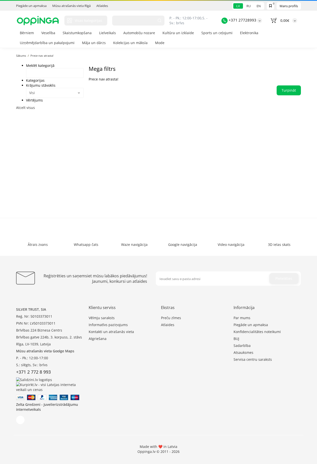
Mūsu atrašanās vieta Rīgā (71, 5)
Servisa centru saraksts (253, 359)
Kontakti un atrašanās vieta (111, 331)
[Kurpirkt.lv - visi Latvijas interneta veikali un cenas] (50, 386)
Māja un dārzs (94, 42)
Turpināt (289, 90)
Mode (159, 42)
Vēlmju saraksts (102, 317)
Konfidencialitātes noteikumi (257, 331)
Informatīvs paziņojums (108, 324)
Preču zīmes (171, 317)
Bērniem (27, 32)
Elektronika (249, 32)
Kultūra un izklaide (178, 32)
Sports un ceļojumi (217, 32)
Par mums (242, 317)
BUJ (236, 338)
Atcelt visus (25, 107)
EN (259, 6)
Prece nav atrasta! (41, 55)
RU (248, 6)
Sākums (21, 55)
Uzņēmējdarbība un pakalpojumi (47, 42)
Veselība (48, 32)
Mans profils (289, 6)
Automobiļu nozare (139, 32)
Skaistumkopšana (77, 32)
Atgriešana (97, 338)
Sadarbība (242, 345)
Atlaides (102, 5)
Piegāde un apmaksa (31, 5)
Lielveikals (107, 32)
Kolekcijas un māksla (130, 42)
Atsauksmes (243, 352)
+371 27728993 (242, 20)
